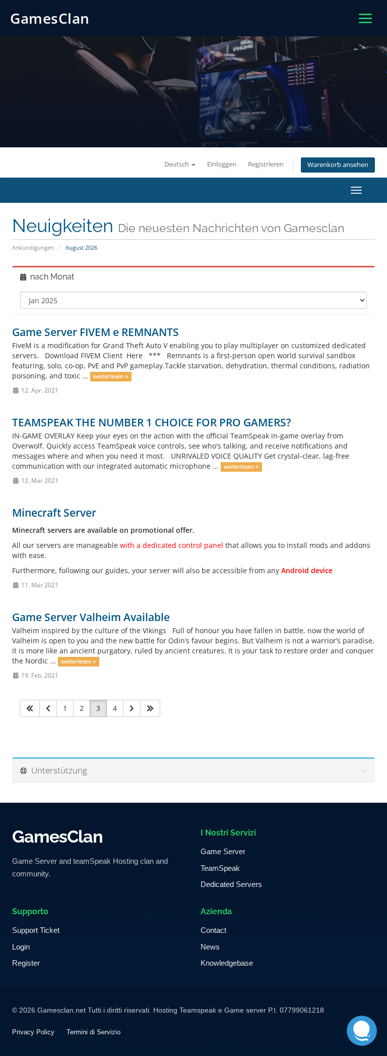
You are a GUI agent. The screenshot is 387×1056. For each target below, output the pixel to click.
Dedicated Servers (231, 884)
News (210, 946)
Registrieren (266, 164)
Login (21, 946)
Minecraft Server (54, 513)
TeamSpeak (220, 868)
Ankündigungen (33, 247)
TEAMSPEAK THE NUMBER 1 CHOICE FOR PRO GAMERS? (151, 422)
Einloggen (221, 164)
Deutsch (177, 164)
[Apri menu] (365, 18)
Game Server (223, 851)
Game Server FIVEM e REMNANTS (95, 332)
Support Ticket (35, 930)
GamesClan (50, 18)
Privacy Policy (33, 1032)
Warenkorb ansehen (337, 164)
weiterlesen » (110, 376)
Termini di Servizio (93, 1032)
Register (26, 963)
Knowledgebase (227, 963)
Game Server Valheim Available (91, 617)
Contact (213, 930)
